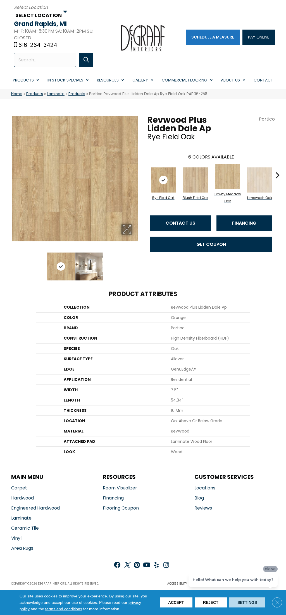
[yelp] (156, 565)
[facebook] (117, 565)
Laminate (56, 94)
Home (16, 94)
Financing (244, 223)
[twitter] (127, 565)
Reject (210, 602)
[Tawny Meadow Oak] (228, 176)
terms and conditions (63, 609)
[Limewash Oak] (260, 180)
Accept (176, 602)
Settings (247, 602)
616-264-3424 (37, 45)
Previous (14, 263)
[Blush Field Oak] (195, 180)
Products (34, 94)
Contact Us (180, 223)
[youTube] (146, 565)
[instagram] (166, 565)
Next (136, 263)
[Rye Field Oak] (163, 180)
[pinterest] (137, 565)
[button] (86, 60)
